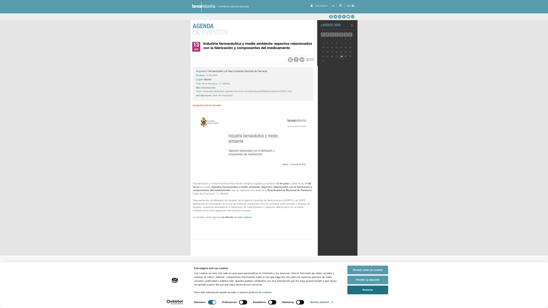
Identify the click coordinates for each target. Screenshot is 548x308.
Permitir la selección (367, 279)
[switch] (243, 302)
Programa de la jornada (207, 105)
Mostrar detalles (319, 302)
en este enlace (242, 217)
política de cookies (260, 292)
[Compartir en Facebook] (296, 59)
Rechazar (367, 289)
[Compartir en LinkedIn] (301, 59)
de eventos (210, 30)
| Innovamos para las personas (232, 6)
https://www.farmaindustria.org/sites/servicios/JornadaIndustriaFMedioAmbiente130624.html (244, 91)
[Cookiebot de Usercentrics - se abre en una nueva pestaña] (174, 302)
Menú (349, 6)
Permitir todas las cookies (368, 270)
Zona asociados (321, 6)
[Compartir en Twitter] (290, 60)
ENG (333, 6)
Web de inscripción (223, 96)
